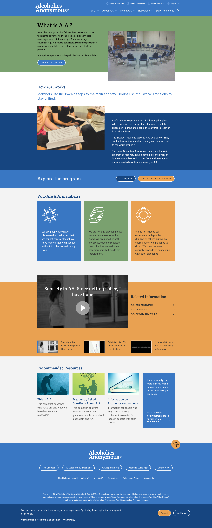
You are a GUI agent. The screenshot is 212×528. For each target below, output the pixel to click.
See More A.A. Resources (154, 420)
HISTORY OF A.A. (139, 309)
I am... (92, 10)
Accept (164, 513)
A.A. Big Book (125, 178)
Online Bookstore (157, 3)
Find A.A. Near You (116, 4)
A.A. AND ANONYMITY (142, 305)
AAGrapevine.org (110, 467)
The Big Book (49, 467)
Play (83, 308)
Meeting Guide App (138, 467)
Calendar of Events (131, 478)
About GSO (98, 478)
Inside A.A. (126, 10)
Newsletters (113, 478)
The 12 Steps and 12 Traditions (156, 178)
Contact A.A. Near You (51, 62)
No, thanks (182, 513)
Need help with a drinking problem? (73, 478)
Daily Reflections (165, 10)
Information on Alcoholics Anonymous (123, 401)
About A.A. (108, 10)
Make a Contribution (137, 3)
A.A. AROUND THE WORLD (144, 313)
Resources (144, 10)
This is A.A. (44, 399)
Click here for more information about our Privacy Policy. (48, 519)
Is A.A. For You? (155, 413)
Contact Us (149, 478)
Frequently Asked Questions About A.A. (87, 401)
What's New (163, 467)
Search (178, 11)
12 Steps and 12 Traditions (79, 467)
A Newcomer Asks (156, 416)
